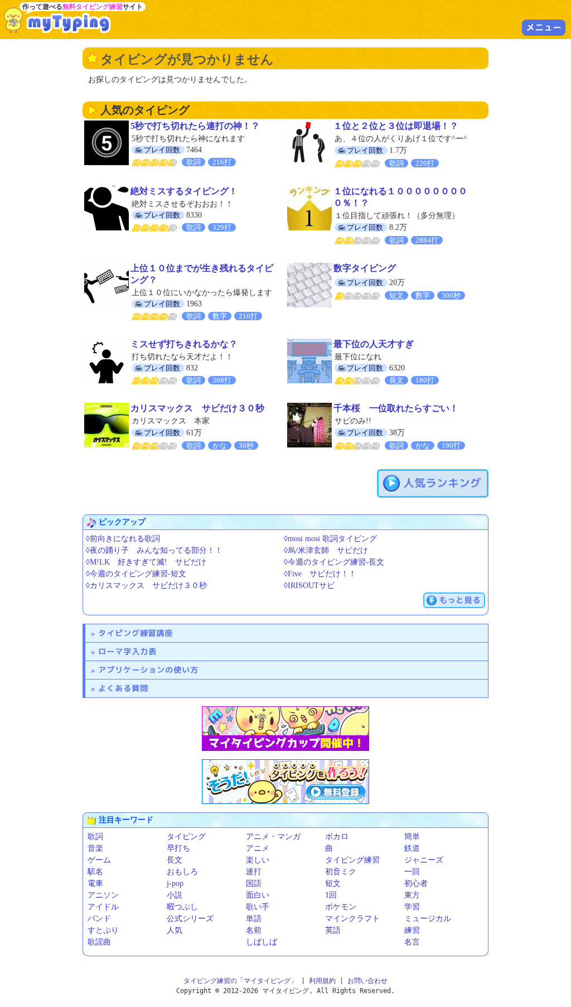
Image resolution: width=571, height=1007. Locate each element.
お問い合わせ (367, 981)
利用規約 (322, 981)
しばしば (261, 942)
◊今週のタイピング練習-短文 (136, 574)
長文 (174, 860)
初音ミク (340, 872)
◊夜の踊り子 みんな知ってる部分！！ (154, 550)
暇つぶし (182, 907)
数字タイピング (364, 268)
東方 (412, 895)
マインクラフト (352, 918)
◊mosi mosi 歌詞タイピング (330, 538)
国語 (254, 883)
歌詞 (95, 836)
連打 (254, 872)
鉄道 (412, 848)
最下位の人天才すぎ (373, 344)
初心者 (416, 883)
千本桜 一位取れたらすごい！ (395, 408)
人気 (174, 930)
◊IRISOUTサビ (309, 585)
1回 (331, 895)
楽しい (257, 860)
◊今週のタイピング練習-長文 (334, 562)
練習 (412, 930)
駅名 (95, 872)
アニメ (257, 848)
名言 (412, 942)
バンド (99, 918)
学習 (412, 907)
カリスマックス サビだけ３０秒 (197, 408)
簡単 (412, 836)
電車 (95, 883)
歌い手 (257, 907)
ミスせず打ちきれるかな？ (184, 344)
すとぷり (103, 930)
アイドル (103, 907)
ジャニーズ (423, 860)
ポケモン (340, 907)
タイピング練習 (352, 860)
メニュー (544, 27)
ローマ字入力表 (127, 651)
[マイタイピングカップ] (285, 728)
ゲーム (99, 860)
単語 (254, 918)
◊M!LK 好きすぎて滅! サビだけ (146, 562)
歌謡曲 (99, 942)
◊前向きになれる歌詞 (123, 538)
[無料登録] (285, 781)
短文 (333, 883)
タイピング (186, 836)
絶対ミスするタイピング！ (184, 191)
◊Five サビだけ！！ (320, 574)
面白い (257, 895)
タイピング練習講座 (135, 633)
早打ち (178, 848)
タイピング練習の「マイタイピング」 (240, 981)
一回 (412, 872)
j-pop (175, 883)
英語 (333, 930)
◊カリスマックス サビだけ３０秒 (146, 585)
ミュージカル (427, 918)
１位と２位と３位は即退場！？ (395, 126)
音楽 (95, 848)
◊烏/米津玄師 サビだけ (326, 550)
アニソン (103, 895)
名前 (254, 930)
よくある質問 (123, 688)
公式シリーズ (190, 918)
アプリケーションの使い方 (148, 670)
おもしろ (182, 872)
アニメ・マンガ (273, 836)
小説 (174, 895)
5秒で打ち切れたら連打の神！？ (195, 126)
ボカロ (337, 836)
